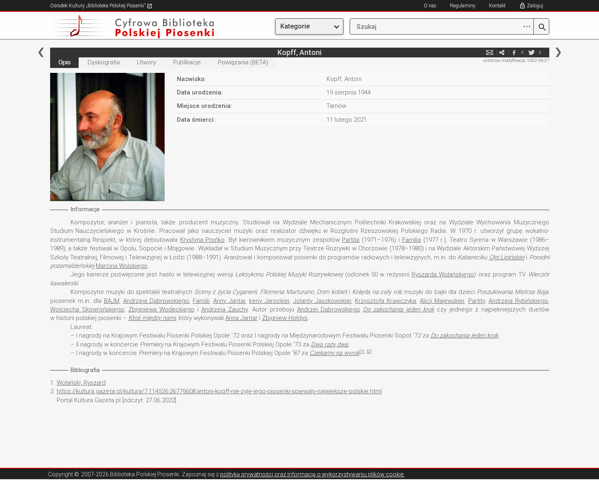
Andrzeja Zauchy (224, 309)
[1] (361, 351)
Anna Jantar (241, 318)
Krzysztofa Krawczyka (385, 301)
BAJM (111, 301)
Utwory (146, 62)
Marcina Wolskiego (122, 266)
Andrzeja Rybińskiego (518, 301)
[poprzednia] (41, 52)
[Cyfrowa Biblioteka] (125, 26)
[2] (369, 351)
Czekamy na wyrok (334, 353)
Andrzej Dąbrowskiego (328, 309)
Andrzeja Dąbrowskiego (156, 301)
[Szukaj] (541, 27)
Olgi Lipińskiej (506, 257)
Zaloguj (535, 6)
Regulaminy (463, 6)
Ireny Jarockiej (269, 301)
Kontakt (497, 6)
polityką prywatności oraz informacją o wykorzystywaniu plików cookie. (312, 474)
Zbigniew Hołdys (285, 318)
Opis (64, 62)
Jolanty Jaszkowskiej (322, 301)
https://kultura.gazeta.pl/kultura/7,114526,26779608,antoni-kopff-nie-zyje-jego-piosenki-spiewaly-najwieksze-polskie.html (219, 391)
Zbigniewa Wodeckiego (161, 309)
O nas (430, 6)
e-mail (490, 52)
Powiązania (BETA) (243, 62)
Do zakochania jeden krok (398, 309)
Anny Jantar (229, 301)
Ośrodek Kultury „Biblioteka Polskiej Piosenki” (98, 6)
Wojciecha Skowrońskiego (87, 309)
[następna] (558, 52)
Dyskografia (104, 62)
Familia (411, 239)
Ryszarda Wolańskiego (443, 274)
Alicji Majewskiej (442, 301)
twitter (532, 52)
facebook (514, 52)
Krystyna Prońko (202, 239)
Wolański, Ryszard (81, 382)
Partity (476, 301)
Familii (201, 301)
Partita (350, 239)
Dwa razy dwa (329, 344)
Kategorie (295, 26)
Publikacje (187, 62)
